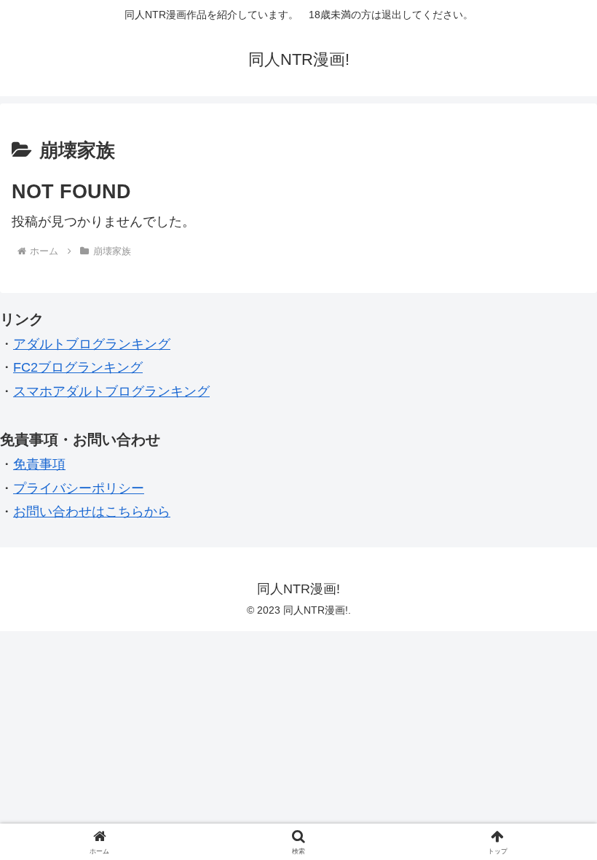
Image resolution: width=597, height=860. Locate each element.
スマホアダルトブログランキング (111, 391)
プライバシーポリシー (78, 488)
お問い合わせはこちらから (91, 511)
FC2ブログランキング (78, 367)
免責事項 (39, 464)
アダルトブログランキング (91, 344)
